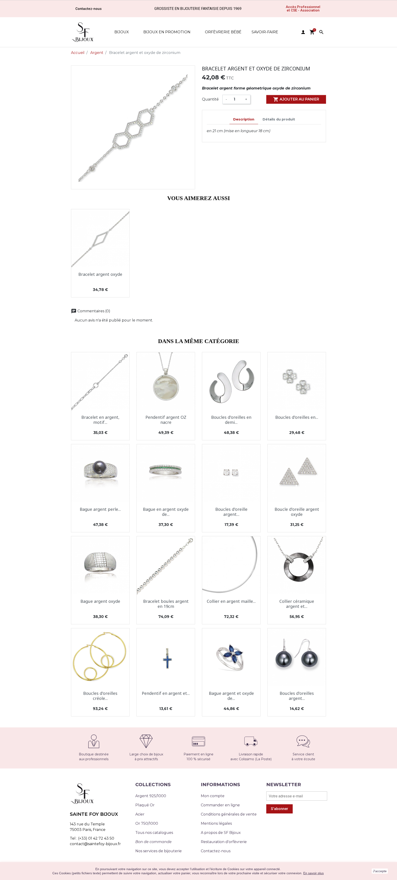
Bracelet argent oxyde (100, 274)
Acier (140, 814)
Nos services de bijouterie (158, 851)
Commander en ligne (220, 805)
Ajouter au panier (296, 99)
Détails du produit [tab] (279, 119)
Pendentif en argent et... (166, 693)
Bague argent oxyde (100, 601)
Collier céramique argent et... (296, 603)
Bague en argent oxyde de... (166, 511)
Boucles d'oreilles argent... (297, 695)
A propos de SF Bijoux (221, 832)
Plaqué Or (145, 805)
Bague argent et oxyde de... (231, 695)
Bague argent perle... (100, 509)
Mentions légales (216, 823)
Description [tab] (243, 119)
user (303, 32)
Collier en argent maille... (231, 601)
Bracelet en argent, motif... (100, 419)
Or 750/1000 (146, 823)
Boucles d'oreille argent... (231, 511)
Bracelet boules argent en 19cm (166, 603)
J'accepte (380, 871)
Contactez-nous (215, 851)
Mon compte (212, 796)
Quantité (210, 99)
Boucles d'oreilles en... (296, 417)
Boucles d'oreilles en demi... (231, 419)
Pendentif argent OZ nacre (165, 419)
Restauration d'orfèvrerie (224, 842)
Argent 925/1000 (150, 796)
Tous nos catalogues (154, 832)
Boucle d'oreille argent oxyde (297, 511)
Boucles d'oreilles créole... (100, 695)
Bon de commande (153, 842)
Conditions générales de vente (229, 814)
